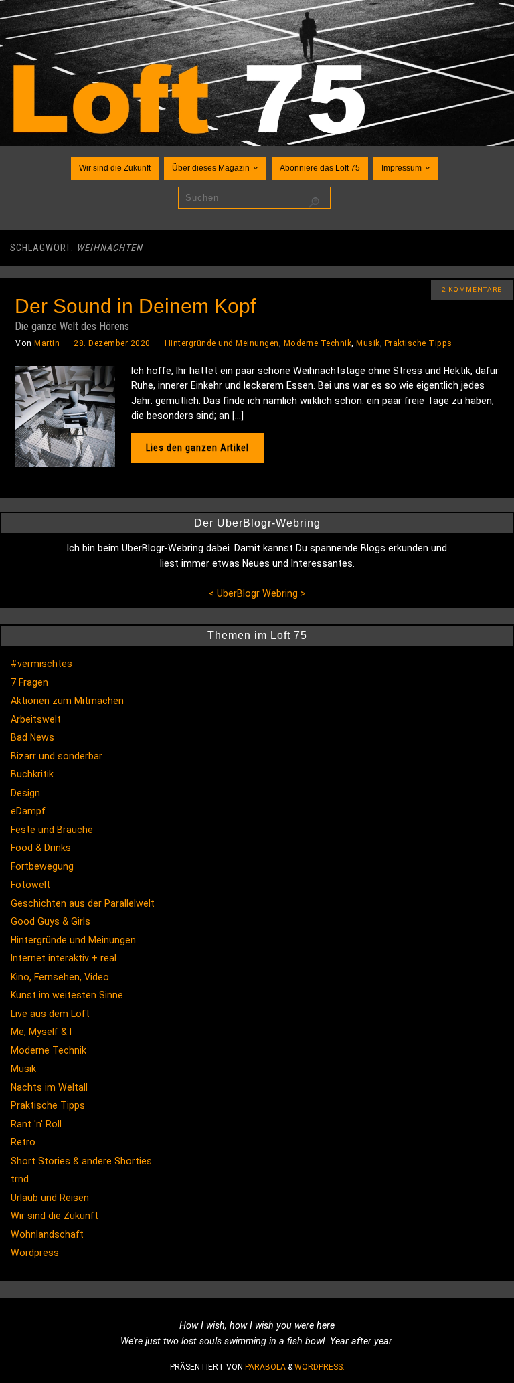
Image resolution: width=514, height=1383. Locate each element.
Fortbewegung (42, 866)
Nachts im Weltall (49, 1087)
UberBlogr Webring (257, 593)
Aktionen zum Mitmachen (67, 700)
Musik (368, 343)
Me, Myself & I (41, 1031)
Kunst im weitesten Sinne (67, 995)
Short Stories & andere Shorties (81, 1161)
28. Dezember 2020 (112, 343)
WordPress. (319, 1367)
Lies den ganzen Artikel (197, 447)
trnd (20, 1179)
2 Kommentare (472, 289)
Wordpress (35, 1252)
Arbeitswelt (36, 719)
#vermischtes (41, 663)
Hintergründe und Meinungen (222, 343)
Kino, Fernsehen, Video (60, 977)
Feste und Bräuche (52, 829)
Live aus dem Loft (50, 1013)
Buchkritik (32, 774)
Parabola (265, 1367)
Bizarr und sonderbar (56, 756)
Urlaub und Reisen (50, 1197)
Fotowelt (30, 884)
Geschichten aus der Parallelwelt (83, 903)
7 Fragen (29, 682)
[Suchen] (314, 202)
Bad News (32, 737)
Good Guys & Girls (50, 921)
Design (25, 793)
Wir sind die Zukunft (54, 1215)
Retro (23, 1142)
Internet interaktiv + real (63, 958)
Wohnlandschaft (47, 1234)
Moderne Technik (318, 343)
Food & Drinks (41, 847)
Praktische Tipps (418, 343)
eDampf (28, 811)
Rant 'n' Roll (36, 1124)
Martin (47, 343)
